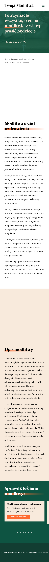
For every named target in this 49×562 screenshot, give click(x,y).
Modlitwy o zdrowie (26, 59)
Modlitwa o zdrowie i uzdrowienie (24, 504)
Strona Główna (11, 59)
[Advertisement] (24, 91)
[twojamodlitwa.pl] (19, 5)
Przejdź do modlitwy (18, 517)
